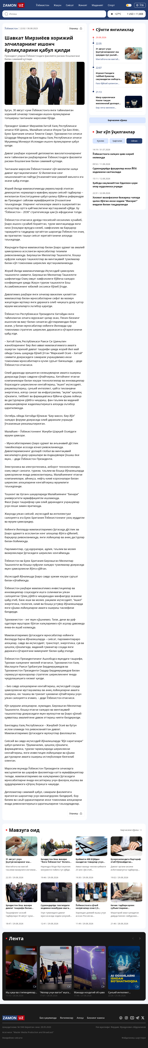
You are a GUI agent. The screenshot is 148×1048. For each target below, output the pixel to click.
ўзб (142, 5)
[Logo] (13, 5)
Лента (16, 938)
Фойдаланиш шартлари (134, 1037)
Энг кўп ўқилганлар (115, 132)
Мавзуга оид (24, 830)
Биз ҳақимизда (48, 1017)
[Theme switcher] (129, 5)
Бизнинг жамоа (95, 1017)
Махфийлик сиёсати (12, 1037)
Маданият (97, 5)
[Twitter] (143, 1018)
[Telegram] (138, 1018)
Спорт (111, 5)
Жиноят (82, 5)
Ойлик (134, 140)
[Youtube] (132, 1018)
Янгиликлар (66, 1017)
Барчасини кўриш (117, 120)
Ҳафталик (117, 140)
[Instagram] (127, 1018)
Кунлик (100, 140)
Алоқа (80, 1017)
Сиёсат (70, 5)
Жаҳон (57, 5)
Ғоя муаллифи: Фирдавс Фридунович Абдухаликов (121, 1027)
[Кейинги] (140, 938)
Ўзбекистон (42, 5)
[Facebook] (121, 1018)
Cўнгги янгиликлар (115, 29)
